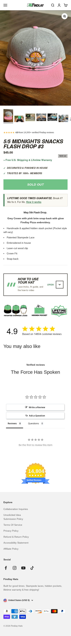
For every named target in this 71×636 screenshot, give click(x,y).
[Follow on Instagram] (14, 568)
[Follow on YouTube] (23, 568)
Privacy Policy (10, 530)
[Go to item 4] (41, 117)
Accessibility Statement (15, 542)
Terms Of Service (12, 524)
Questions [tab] (33, 423)
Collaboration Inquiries (15, 509)
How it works (33, 202)
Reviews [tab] (12, 423)
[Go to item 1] (8, 116)
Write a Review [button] (37, 407)
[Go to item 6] (63, 119)
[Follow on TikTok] (32, 568)
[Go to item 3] (30, 117)
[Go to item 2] (19, 119)
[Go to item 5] (52, 117)
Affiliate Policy (10, 548)
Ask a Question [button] (37, 415)
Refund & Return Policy (16, 536)
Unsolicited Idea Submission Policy (13, 517)
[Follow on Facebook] (5, 568)
